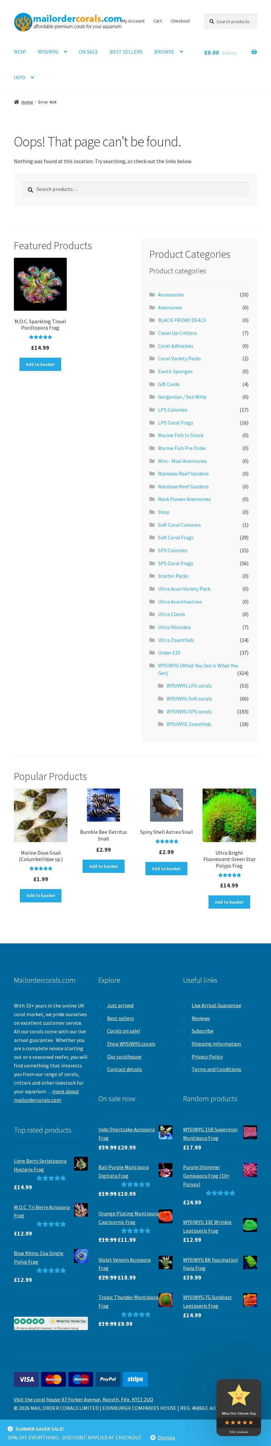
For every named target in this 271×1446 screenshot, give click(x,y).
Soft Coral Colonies (179, 524)
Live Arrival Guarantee (216, 1005)
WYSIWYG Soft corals (189, 698)
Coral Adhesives (175, 345)
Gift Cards (168, 384)
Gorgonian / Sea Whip (182, 396)
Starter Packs (173, 575)
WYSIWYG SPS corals (189, 711)
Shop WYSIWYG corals (131, 1043)
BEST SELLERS (126, 51)
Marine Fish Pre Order (182, 448)
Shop (164, 512)
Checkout (180, 21)
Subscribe (202, 1030)
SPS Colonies (172, 550)
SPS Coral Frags (175, 563)
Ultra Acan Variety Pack (184, 588)
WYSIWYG (48, 51)
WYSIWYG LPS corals (189, 685)
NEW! (20, 51)
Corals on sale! (123, 1030)
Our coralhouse (124, 1056)
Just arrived (120, 1005)
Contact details (124, 1069)
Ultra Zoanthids (176, 640)
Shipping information (216, 1043)
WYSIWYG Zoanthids (189, 724)
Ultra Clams (171, 614)
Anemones (170, 307)
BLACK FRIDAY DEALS (182, 320)
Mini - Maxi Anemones (182, 461)
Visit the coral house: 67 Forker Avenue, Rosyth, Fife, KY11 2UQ (83, 1399)
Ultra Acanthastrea (180, 601)
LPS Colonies (172, 409)
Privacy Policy (207, 1056)
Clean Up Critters (177, 333)
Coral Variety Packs (179, 358)
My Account (133, 21)
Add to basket (40, 364)
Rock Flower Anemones (184, 499)
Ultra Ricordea (174, 627)
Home (27, 102)
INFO (19, 77)
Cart (157, 21)
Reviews (201, 1018)
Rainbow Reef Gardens (183, 473)
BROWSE (164, 51)
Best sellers (120, 1018)
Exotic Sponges (175, 371)
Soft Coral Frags (176, 537)
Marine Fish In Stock (180, 435)
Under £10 (169, 652)
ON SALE (88, 51)
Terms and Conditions (216, 1069)
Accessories (171, 294)
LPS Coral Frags (175, 422)
